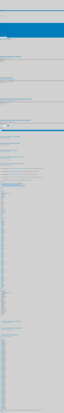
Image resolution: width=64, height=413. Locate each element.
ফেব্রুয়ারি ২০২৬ (3, 221)
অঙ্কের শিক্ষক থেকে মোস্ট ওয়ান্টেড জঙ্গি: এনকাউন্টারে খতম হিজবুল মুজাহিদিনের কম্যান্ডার (16, 171)
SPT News (9, 151)
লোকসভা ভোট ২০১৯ (3, 210)
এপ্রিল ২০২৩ (2, 365)
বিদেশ (2, 24)
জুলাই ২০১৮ (2, 281)
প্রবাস (2, 33)
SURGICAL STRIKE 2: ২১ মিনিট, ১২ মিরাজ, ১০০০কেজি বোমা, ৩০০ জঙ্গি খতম (17, 174)
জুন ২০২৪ (2, 234)
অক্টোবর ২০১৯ (2, 271)
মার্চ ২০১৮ (2, 284)
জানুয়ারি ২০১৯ (2, 277)
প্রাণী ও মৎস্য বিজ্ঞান (3, 34)
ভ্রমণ (2, 29)
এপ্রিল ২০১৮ (2, 283)
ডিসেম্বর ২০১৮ (2, 278)
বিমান (1, 206)
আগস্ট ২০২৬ (2, 217)
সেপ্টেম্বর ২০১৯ (3, 272)
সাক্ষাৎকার (2, 312)
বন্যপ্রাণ (2, 203)
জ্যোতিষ (2, 298)
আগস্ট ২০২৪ (2, 233)
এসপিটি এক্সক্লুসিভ (3, 23)
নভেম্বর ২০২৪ (2, 231)
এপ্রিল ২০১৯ (2, 275)
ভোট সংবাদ (2, 306)
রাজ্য (1, 25)
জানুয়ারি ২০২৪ (2, 359)
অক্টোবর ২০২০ (2, 263)
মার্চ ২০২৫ (2, 228)
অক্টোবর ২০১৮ (2, 279)
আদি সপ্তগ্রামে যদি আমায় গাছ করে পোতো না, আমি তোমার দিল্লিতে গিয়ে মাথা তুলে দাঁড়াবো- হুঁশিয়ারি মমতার (18, 168)
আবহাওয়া (2, 30)
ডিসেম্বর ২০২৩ (2, 238)
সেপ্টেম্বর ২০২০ (3, 264)
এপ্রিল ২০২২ (2, 251)
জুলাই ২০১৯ (2, 273)
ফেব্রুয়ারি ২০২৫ (3, 229)
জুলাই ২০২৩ (2, 363)
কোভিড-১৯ (2, 197)
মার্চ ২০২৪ (2, 236)
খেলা (1, 27)
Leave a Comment (14, 79)
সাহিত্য (2, 213)
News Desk (8, 58)
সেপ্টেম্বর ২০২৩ (3, 240)
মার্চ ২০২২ (2, 252)
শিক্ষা (1, 212)
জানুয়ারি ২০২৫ (2, 351)
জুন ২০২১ (2, 258)
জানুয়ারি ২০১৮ (2, 285)
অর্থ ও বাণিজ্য (2, 32)
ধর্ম (1, 200)
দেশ (1, 199)
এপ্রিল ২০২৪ (2, 357)
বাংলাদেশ (2, 204)
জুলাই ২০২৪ (2, 355)
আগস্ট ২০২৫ (2, 225)
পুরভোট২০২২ (2, 300)
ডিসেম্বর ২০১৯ (2, 270)
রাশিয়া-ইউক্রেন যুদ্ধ (3, 308)
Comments (2, 130)
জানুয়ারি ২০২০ (2, 269)
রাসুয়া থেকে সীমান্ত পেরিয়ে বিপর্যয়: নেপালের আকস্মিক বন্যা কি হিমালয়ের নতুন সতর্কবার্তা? (10, 143)
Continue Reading (2, 61)
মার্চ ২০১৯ (2, 276)
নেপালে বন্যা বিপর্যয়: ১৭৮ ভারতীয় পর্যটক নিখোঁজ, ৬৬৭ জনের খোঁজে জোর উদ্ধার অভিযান (10, 136)
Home (2, 411)
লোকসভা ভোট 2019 (3, 35)
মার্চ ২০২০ (2, 268)
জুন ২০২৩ (2, 242)
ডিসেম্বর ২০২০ (2, 262)
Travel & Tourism (3, 193)
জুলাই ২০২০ (2, 265)
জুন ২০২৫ (2, 226)
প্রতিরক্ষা (2, 201)
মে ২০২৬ (2, 219)
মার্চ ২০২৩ (2, 244)
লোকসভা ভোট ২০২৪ (3, 211)
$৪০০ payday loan (3, 190)
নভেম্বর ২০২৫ (2, 223)
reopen (2, 191)
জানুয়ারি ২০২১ (2, 261)
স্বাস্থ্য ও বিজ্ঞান (2, 214)
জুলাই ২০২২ (2, 249)
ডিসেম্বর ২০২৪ (2, 230)
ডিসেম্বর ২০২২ (2, 246)
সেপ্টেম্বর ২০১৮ (3, 280)
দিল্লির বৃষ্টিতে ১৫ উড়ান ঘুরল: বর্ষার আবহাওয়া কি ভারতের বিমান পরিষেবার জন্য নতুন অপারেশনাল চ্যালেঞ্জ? (12, 163)
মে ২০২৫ (2, 227)
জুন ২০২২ (2, 250)
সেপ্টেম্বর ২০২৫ (3, 224)
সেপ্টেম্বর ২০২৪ (3, 232)
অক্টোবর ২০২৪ (2, 353)
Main (2, 290)
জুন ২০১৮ (2, 282)
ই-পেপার (2, 31)
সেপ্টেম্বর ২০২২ (3, 248)
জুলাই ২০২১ (2, 257)
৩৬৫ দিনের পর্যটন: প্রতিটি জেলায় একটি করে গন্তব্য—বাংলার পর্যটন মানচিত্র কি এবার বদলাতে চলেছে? (11, 185)
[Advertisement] (22, 5)
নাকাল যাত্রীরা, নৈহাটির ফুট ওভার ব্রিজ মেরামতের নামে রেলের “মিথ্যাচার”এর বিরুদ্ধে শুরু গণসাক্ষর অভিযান (15, 120)
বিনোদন (2, 28)
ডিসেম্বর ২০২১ (2, 254)
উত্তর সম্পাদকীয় (3, 196)
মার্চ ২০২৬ (2, 220)
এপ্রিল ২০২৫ (2, 349)
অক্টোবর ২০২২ (2, 247)
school (2, 192)
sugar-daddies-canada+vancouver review (6, 292)
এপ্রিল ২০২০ (2, 267)
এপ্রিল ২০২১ (2, 259)
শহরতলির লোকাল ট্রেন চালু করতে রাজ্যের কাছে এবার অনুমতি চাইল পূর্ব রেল (11, 56)
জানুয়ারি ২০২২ (2, 253)
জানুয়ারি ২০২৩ (2, 245)
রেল (1, 26)
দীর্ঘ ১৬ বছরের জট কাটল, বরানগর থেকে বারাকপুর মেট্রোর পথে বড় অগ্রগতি (8, 150)
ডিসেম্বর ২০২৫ (2, 222)
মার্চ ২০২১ (2, 260)
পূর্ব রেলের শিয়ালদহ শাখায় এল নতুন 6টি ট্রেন (6, 77)
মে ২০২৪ (2, 235)
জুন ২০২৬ (2, 218)
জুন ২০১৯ (2, 274)
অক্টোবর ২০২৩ (2, 361)
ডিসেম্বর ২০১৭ (2, 286)
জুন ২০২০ (2, 266)
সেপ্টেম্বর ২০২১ (3, 256)
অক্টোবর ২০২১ (2, 255)
